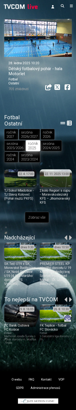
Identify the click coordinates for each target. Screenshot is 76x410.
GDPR (20, 388)
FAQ (31, 379)
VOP (61, 379)
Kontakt (46, 379)
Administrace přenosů (45, 388)
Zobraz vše (37, 217)
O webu (17, 379)
